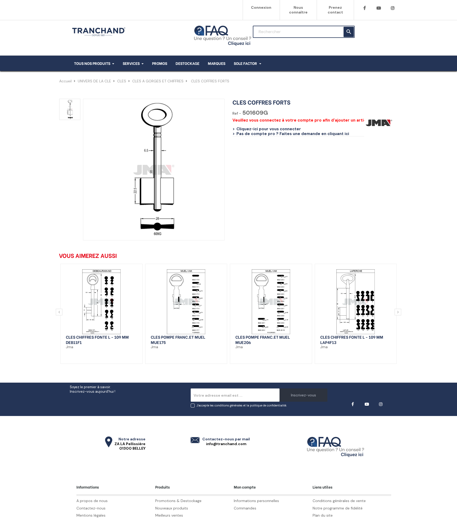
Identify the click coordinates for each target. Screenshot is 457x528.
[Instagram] (393, 8)
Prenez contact (335, 10)
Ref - (236, 113)
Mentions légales (91, 515)
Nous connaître (298, 10)
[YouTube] (379, 8)
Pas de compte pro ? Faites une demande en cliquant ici (292, 133)
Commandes (245, 508)
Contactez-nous (91, 508)
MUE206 (243, 342)
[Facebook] (365, 8)
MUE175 (158, 342)
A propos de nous (92, 500)
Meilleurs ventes (169, 515)
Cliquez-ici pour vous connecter (268, 129)
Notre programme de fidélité (338, 508)
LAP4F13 (328, 342)
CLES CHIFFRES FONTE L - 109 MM (97, 336)
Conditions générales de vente (339, 500)
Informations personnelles (256, 500)
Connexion (261, 7)
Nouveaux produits (171, 508)
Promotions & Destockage (178, 500)
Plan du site (323, 515)
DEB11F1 (74, 342)
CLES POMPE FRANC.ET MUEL (178, 336)
